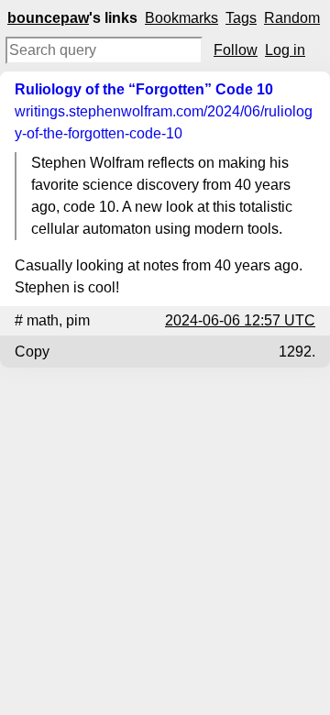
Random (292, 18)
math (43, 320)
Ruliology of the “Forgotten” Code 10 (144, 89)
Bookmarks (181, 18)
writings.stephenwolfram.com (164, 122)
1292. (297, 351)
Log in (285, 50)
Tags (241, 18)
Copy (32, 351)
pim (78, 320)
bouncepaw (48, 18)
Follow (236, 50)
